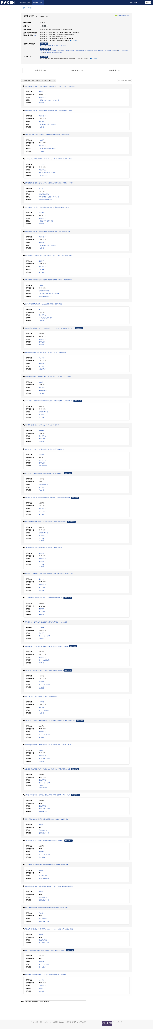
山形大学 (41, 151)
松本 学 (41, 188)
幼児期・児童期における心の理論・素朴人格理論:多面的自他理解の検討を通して (47, 795)
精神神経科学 (47, 52)
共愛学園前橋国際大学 (45, 199)
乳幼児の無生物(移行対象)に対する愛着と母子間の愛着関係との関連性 (45, 950)
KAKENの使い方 (134, 2)
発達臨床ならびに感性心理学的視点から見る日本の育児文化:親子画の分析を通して (48, 745)
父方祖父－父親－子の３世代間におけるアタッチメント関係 (42, 425)
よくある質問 (54, 1022)
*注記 (128, 15)
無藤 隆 (41, 824)
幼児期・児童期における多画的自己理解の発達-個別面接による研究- (44, 840)
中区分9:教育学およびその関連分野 (74, 50)
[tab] (40, 70)
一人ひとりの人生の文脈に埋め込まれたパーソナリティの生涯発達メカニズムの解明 (48, 159)
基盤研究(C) (42, 170)
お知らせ (61, 1022)
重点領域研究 (43, 830)
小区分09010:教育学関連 (104, 50)
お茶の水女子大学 (44, 833)
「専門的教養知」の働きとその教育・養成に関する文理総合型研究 (43, 547)
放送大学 (41, 564)
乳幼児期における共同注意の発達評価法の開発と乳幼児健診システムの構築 (46, 622)
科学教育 (59, 52)
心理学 (54, 52)
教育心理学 (55, 45)
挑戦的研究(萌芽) (44, 194)
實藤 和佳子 (42, 116)
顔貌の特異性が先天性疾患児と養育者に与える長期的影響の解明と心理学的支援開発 (48, 280)
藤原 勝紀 (41, 553)
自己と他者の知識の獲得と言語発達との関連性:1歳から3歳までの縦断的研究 (46, 819)
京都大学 (41, 540)
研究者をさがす (37, 2)
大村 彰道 (41, 980)
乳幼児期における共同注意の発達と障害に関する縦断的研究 (42, 696)
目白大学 (41, 393)
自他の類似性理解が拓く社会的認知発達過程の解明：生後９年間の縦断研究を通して (48, 231)
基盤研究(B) (42, 121)
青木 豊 (41, 382)
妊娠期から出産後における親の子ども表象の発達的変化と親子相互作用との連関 (47, 497)
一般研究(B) (42, 985)
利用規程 (68, 1022)
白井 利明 (41, 164)
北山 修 (41, 750)
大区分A (114, 50)
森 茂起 (41, 309)
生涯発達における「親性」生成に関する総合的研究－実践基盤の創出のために (47, 207)
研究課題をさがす (25, 2)
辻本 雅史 (41, 212)
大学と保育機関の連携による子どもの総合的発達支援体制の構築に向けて (45, 521)
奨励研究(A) (42, 731)
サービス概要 (34, 1022)
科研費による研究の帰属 (79, 1022)
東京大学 (41, 103)
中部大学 (41, 224)
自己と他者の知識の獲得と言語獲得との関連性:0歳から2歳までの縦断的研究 (46, 907)
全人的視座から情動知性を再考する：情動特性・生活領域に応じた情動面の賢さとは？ (49, 328)
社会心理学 (62, 45)
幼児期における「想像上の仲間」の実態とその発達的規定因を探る (43, 670)
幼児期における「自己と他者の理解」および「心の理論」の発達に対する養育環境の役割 (50, 720)
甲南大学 (41, 320)
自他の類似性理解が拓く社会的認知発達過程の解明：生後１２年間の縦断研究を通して (49, 110)
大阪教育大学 (43, 175)
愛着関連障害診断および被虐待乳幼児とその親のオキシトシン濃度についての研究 (48, 376)
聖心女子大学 (43, 787)
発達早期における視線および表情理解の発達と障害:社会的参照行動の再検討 (46, 646)
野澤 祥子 (41, 91)
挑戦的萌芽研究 (43, 412)
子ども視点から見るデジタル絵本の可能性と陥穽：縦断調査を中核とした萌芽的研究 (48, 401)
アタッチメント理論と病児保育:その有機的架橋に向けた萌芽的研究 (44, 473)
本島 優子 (41, 140)
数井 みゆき (42, 430)
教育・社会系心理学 (45, 45)
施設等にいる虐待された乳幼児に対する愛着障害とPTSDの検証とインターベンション (49, 573)
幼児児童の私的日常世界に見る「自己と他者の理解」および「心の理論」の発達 (47, 769)
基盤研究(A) (42, 97)
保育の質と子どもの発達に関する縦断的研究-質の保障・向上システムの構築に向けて (49, 255)
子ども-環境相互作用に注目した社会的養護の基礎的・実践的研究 (43, 304)
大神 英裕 (41, 627)
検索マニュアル (44, 1022)
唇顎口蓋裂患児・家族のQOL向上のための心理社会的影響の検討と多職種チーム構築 (49, 183)
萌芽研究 (41, 609)
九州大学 (41, 127)
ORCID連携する (122, 15)
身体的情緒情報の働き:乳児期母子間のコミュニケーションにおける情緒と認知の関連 (49, 886)
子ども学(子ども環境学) (45, 318)
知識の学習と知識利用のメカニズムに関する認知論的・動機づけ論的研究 (45, 974)
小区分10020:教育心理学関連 (48, 50)
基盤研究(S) (42, 266)
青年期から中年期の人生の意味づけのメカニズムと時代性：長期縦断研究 (45, 352)
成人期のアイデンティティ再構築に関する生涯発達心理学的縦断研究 (44, 449)
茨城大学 (41, 441)
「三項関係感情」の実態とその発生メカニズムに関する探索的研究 (43, 598)
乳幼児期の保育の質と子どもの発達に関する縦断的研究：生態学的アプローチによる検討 (50, 86)
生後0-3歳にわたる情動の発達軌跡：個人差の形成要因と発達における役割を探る (48, 134)
